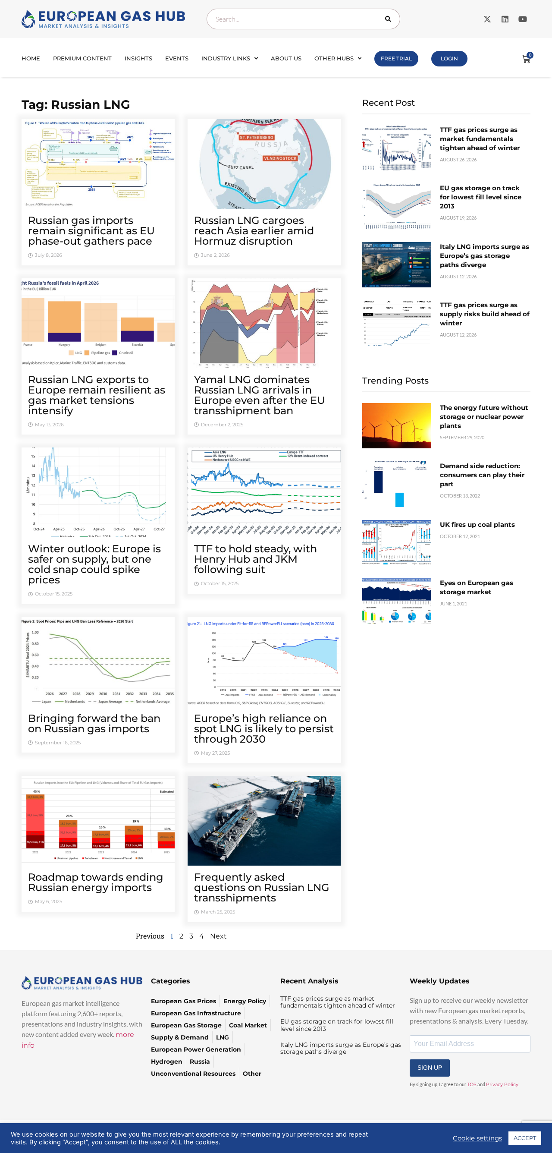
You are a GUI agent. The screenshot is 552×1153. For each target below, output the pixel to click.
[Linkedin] (505, 19)
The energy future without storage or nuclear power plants (484, 416)
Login (449, 58)
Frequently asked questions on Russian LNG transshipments (261, 887)
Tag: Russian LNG (76, 104)
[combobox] (303, 19)
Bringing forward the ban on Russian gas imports (94, 723)
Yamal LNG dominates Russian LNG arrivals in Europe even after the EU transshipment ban (259, 395)
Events (176, 58)
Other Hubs (334, 58)
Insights (138, 58)
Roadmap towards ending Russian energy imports (95, 882)
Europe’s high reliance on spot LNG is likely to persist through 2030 (264, 728)
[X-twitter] (487, 19)
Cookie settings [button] (477, 1138)
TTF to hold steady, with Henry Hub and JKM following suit (255, 559)
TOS (472, 1084)
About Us (286, 58)
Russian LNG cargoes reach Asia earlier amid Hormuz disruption (254, 230)
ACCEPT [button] (525, 1137)
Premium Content (82, 58)
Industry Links (225, 58)
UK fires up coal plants (477, 524)
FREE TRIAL (396, 58)
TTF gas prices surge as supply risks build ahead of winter (485, 314)
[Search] (390, 19)
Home (31, 58)
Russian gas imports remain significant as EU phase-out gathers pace (91, 230)
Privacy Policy (502, 1084)
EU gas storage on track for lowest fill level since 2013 (480, 197)
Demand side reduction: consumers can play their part (482, 475)
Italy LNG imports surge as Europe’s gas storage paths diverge (484, 256)
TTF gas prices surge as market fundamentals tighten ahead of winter (480, 139)
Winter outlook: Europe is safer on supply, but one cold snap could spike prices (94, 564)
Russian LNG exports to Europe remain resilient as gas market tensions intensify (96, 395)
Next (218, 936)
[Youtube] (522, 19)
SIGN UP (429, 1067)
